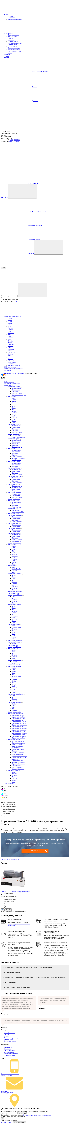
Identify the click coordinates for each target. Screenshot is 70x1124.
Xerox (10, 342)
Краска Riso (15, 510)
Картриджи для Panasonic (19, 728)
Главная (3, 373)
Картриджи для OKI (18, 726)
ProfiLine (10, 360)
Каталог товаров (11, 373)
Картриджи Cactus (13, 396)
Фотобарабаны (16, 460)
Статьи (10, 53)
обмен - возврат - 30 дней (40, 71)
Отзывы (6, 56)
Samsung (10, 338)
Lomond (10, 354)
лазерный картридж (9, 804)
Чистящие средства (14, 365)
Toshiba (10, 341)
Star (13, 404)
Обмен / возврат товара (11, 1038)
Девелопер (15, 759)
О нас (6, 14)
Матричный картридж (19, 749)
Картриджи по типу (14, 739)
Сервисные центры (14, 48)
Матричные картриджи (19, 395)
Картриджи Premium (14, 660)
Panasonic (11, 333)
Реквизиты (11, 18)
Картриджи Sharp (13, 523)
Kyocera (10, 328)
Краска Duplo (16, 435)
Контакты (35, 115)
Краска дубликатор (18, 769)
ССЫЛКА (17, 301)
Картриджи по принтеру (15, 713)
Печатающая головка (18, 458)
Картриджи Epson (13, 439)
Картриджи (20, 373)
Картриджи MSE (13, 645)
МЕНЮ (3, 267)
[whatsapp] (14, 169)
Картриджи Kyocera (14, 468)
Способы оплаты (9, 1033)
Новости (7, 54)
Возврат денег (12, 44)
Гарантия (11, 40)
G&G (9, 347)
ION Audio (15, 778)
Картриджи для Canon (18, 717)
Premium (10, 359)
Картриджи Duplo (13, 434)
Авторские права (13, 35)
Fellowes (14, 775)
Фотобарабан (16, 747)
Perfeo (13, 782)
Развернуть (4, 800)
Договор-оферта (13, 41)
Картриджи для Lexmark (19, 725)
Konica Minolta (16, 569)
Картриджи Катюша (14, 543)
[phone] (14, 155)
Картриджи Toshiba (14, 528)
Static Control (12, 362)
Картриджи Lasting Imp (15, 640)
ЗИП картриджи (9, 783)
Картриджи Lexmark (14, 476)
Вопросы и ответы (14, 49)
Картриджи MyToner (14, 647)
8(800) (14, 141)
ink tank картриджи (9, 809)
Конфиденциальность (15, 19)
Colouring (11, 346)
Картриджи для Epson (18, 718)
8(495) (15, 140)
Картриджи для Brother (19, 715)
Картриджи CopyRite (14, 712)
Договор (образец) (10, 1050)
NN (9, 357)
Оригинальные (16, 388)
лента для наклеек (8, 811)
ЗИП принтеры (9, 382)
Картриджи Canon (13, 424)
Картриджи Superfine (14, 702)
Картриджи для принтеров (12, 316)
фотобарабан (7, 813)
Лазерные (15, 429)
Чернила (14, 751)
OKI (9, 331)
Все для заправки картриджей (13, 368)
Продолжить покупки (19, 1122)
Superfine (11, 364)
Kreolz (14, 780)
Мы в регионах (13, 36)
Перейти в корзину (7, 1122)
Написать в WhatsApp (35, 225)
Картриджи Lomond (14, 642)
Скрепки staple (16, 765)
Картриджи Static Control (15, 694)
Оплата (34, 87)
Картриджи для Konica (19, 721)
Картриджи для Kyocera (19, 723)
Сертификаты (12, 46)
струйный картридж (9, 806)
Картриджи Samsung (14, 515)
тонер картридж (8, 808)
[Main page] (14, 130)
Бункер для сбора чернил (19, 757)
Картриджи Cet (13, 565)
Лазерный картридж (18, 741)
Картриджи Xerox (13, 533)
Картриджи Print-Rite (14, 665)
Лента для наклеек (17, 746)
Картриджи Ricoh (13, 500)
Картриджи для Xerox (18, 738)
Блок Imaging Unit (17, 754)
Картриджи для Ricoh (18, 731)
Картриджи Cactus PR (15, 544)
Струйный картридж (18, 743)
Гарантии (11, 16)
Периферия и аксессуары (12, 383)
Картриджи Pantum (14, 499)
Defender (14, 773)
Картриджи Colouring (14, 573)
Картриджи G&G (13, 593)
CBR (13, 772)
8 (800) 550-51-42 (35, 851)
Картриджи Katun (13, 624)
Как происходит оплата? (12, 972)
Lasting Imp (11, 352)
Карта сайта (8, 1047)
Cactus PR (11, 344)
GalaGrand (11, 349)
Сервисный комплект (18, 764)
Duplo (10, 321)
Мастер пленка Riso (18, 512)
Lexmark (10, 329)
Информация (8, 33)
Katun (10, 351)
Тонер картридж (17, 393)
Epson (10, 323)
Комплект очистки (17, 760)
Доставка (35, 101)
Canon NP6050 (5, 859)
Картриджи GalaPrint (14, 604)
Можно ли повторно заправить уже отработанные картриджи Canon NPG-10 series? (34, 977)
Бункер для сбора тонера (19, 756)
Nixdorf (14, 401)
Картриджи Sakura (14, 513)
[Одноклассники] (4, 375)
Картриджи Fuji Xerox (15, 591)
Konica (10, 326)
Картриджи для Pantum (19, 730)
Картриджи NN (13, 648)
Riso (9, 336)
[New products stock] (1, 298)
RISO (13, 634)
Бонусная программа (14, 51)
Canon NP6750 (14, 859)
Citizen (14, 671)
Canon (10, 320)
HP (9, 324)
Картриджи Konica (14, 461)
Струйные (15, 391)
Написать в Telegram (34, 239)
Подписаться (22, 1113)
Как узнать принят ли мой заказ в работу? (18, 987)
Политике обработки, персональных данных (37, 1115)
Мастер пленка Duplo (18, 437)
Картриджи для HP (18, 720)
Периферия (7, 370)
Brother (10, 318)
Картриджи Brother (14, 386)
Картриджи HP (12, 448)
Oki (13, 403)
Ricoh (9, 334)
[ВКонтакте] (2, 375)
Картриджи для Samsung (19, 733)
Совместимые (16, 390)
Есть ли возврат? (9, 982)
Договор (10, 38)
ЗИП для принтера (10, 367)
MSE (9, 355)
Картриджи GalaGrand (15, 595)
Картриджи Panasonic (14, 492)
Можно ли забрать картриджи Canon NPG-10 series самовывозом (27, 967)
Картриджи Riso (13, 508)
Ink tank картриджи (18, 752)
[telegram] (42, 155)
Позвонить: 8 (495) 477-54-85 (37, 211)
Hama (13, 777)
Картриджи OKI (13, 484)
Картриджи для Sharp (18, 734)
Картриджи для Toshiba (19, 736)
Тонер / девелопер (17, 767)
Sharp (9, 339)
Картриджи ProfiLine (14, 666)
